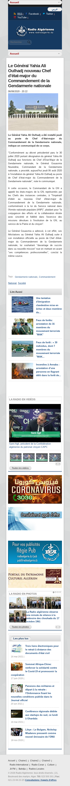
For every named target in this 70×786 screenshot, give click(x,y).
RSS (19, 14)
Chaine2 (34, 760)
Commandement (47, 277)
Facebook (34, 14)
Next (59, 463)
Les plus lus (20, 638)
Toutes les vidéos (20, 468)
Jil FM (12, 769)
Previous (56, 463)
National (12, 283)
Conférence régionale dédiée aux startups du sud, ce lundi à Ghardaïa (41, 715)
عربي (55, 9)
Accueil (11, 760)
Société (22, 283)
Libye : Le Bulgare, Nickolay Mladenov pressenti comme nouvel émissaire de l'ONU (41, 733)
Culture (51, 764)
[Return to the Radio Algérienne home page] (35, 26)
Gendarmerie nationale (26, 277)
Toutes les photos (20, 627)
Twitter (49, 14)
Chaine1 (22, 760)
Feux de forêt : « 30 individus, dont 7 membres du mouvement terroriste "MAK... (48, 349)
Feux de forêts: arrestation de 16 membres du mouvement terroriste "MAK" (48, 327)
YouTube (22, 17)
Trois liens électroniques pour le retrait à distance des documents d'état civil (42, 649)
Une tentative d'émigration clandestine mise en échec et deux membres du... (49, 305)
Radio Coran (38, 764)
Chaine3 (46, 760)
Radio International (19, 764)
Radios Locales (36, 769)
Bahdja (22, 769)
